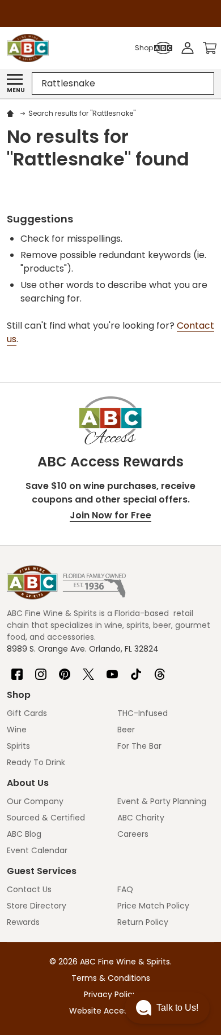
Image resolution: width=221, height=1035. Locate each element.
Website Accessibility (110, 1010)
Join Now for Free (110, 515)
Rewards (23, 922)
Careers (132, 834)
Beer (126, 729)
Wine (17, 729)
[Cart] (209, 48)
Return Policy (142, 922)
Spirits (18, 746)
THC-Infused (142, 713)
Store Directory (36, 905)
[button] (167, 1008)
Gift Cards (27, 713)
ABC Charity (140, 817)
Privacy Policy (110, 994)
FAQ (125, 889)
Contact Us (29, 889)
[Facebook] (17, 670)
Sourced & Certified (46, 817)
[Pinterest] (64, 670)
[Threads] (160, 670)
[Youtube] (112, 670)
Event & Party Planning (161, 801)
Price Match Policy (153, 905)
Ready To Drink (36, 762)
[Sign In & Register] (187, 48)
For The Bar (139, 746)
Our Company (35, 801)
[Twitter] (88, 670)
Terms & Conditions (110, 978)
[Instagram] (41, 670)
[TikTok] (136, 670)
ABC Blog (24, 834)
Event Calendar (37, 850)
